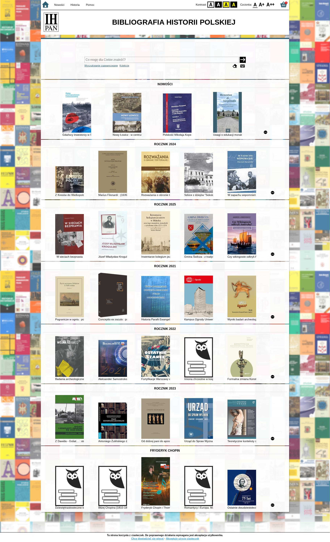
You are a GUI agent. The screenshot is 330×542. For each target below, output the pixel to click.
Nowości (59, 4)
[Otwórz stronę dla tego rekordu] (77, 112)
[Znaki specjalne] (242, 66)
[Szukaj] (243, 60)
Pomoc (90, 4)
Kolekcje (124, 65)
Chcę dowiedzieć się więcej (147, 538)
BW (218, 4)
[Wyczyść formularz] (235, 66)
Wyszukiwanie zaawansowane (101, 65)
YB (226, 4)
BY (234, 4)
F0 (255, 4)
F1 (262, 4)
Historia (75, 4)
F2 (270, 4)
